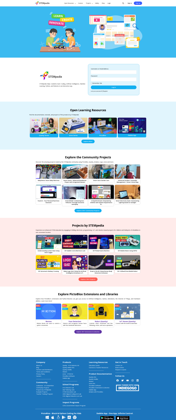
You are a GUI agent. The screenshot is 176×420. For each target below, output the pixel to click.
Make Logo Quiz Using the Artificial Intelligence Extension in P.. (75, 272)
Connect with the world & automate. (126, 323)
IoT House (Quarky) (127, 321)
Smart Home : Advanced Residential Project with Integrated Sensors (74, 181)
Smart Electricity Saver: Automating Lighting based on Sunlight (127, 201)
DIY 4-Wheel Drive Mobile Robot (127, 271)
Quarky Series (44, 135)
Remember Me (97, 83)
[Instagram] (132, 380)
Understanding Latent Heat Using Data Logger (48, 251)
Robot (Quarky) (101, 321)
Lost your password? (96, 91)
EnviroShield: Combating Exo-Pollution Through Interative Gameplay (74, 202)
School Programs (71, 384)
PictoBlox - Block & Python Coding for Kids (61, 413)
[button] (38, 305)
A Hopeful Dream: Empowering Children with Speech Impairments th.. (101, 202)
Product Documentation (100, 374)
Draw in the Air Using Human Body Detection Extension (101, 272)
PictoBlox (102, 135)
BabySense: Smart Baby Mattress (48, 180)
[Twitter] (122, 380)
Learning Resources (98, 362)
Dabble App (132, 135)
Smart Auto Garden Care (101, 180)
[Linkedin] (137, 380)
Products (67, 362)
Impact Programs (71, 402)
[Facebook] (117, 380)
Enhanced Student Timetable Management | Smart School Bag (127, 181)
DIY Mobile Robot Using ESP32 (127, 251)
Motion (49, 321)
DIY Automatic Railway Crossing (48, 271)
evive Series (73, 135)
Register (105, 91)
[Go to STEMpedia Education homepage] (42, 2)
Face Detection (75, 321)
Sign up (138, 3)
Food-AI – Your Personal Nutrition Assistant (48, 201)
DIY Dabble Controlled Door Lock (75, 251)
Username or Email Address (100, 69)
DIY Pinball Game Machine (101, 251)
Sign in (130, 3)
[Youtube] (127, 380)
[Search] (123, 3)
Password (94, 76)
